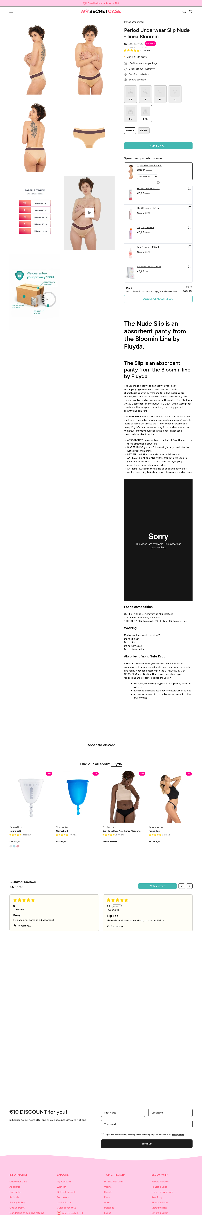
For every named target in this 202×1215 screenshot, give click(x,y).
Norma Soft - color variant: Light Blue (14, 846)
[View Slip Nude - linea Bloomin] (89, 213)
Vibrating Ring (159, 1207)
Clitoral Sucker (160, 1212)
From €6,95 (61, 842)
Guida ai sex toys (66, 1207)
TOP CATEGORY (115, 1174)
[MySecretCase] (101, 11)
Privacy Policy (17, 1202)
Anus (107, 1202)
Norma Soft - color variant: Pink (17, 846)
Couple (108, 1192)
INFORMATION (18, 1174)
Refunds (14, 1197)
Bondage (109, 1207)
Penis (107, 1197)
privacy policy (178, 1135)
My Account (64, 1181)
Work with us (64, 1202)
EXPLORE (63, 1174)
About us (14, 1186)
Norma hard (62, 831)
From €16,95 (154, 842)
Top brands (63, 1197)
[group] (101, 3)
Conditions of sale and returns (26, 1212)
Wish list (61, 1186)
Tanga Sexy (154, 831)
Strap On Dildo (160, 1202)
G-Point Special (66, 1192)
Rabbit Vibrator (160, 1181)
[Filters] (181, 886)
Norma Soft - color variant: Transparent (10, 846)
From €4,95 (14, 842)
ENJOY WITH (160, 1174)
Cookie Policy (17, 1207)
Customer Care (18, 1181)
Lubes (107, 1212)
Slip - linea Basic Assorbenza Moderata (121, 831)
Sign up (147, 1143)
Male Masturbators (162, 1192)
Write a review (157, 885)
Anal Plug (157, 1197)
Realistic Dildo (159, 1186)
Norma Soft (15, 831)
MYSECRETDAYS (114, 1181)
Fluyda (116, 764)
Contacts (15, 1192)
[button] (184, 11)
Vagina (108, 1186)
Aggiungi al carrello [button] (158, 298)
